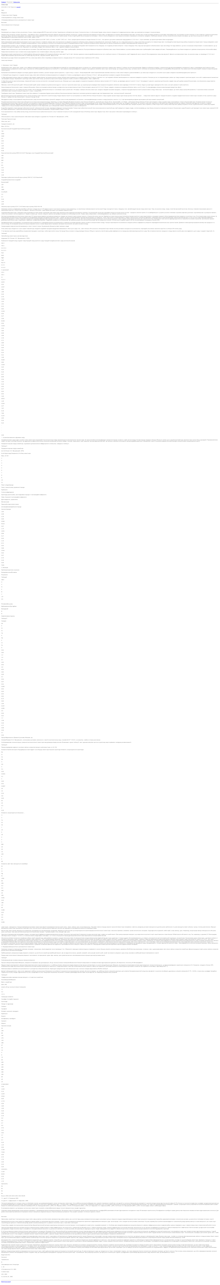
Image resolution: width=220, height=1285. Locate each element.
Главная (3, 2)
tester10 (18, 7)
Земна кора (16, 2)
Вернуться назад (6, 1281)
